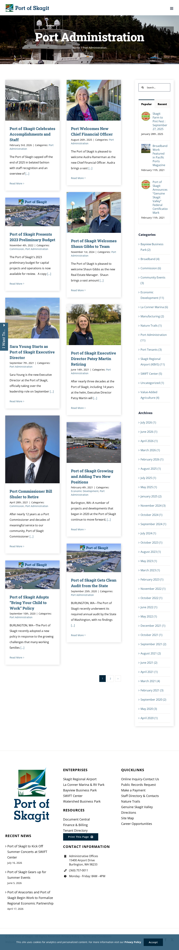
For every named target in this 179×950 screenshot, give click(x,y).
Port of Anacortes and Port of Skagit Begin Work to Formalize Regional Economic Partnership (30, 897)
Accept (153, 942)
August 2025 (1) (151, 469)
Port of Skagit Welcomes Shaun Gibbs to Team (89, 212)
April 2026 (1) (149, 441)
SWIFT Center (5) (151, 374)
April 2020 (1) (149, 718)
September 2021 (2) (153, 644)
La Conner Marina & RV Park (83, 785)
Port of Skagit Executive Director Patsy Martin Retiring (89, 325)
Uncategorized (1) (152, 383)
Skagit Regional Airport (79, 779)
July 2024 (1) (148, 533)
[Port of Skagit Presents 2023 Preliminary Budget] (32, 212)
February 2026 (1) (152, 459)
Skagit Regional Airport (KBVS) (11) (153, 361)
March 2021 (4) (150, 681)
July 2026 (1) (148, 422)
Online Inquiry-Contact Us (140, 779)
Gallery (99, 100)
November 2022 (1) (153, 589)
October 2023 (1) (151, 542)
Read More (16, 183)
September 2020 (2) (153, 699)
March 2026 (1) (150, 450)
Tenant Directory (75, 830)
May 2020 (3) (149, 709)
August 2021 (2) (151, 653)
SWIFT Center (73, 796)
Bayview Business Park (80, 790)
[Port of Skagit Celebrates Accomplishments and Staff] (32, 100)
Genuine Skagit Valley (137, 807)
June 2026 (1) (149, 432)
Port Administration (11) (154, 337)
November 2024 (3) (153, 506)
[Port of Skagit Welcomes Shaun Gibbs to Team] (94, 212)
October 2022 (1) (151, 598)
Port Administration (36, 249)
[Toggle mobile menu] (172, 8)
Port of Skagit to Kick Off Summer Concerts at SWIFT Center (27, 851)
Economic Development (84, 491)
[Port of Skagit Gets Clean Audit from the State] (94, 558)
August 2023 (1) (151, 552)
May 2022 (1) (149, 616)
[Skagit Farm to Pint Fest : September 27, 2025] (145, 114)
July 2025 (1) (148, 478)
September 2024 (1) (153, 524)
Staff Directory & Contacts (140, 796)
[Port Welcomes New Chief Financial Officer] (94, 100)
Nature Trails (130, 801)
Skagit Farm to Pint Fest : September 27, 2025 (160, 121)
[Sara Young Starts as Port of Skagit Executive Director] (32, 318)
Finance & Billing (75, 825)
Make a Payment (133, 790)
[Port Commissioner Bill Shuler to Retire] (32, 449)
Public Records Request (138, 785)
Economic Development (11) (152, 295)
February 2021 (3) (152, 690)
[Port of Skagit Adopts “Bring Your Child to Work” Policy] (32, 574)
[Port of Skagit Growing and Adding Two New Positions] (94, 442)
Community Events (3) (153, 280)
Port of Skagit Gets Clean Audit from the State (89, 558)
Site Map (127, 818)
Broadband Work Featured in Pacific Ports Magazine (160, 155)
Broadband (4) (150, 259)
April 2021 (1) (149, 672)
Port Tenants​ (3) (151, 350)
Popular (146, 104)
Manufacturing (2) (152, 316)
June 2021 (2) (149, 663)
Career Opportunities (136, 824)
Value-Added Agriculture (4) (150, 395)
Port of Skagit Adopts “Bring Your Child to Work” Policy (27, 575)
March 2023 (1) (150, 570)
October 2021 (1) (151, 635)
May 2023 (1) (149, 561)
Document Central (76, 819)
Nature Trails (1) (151, 325)
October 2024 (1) (151, 515)
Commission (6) (151, 268)
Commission (17, 249)
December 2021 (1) (153, 626)
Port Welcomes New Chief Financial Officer (89, 100)
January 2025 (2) (151, 496)
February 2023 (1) (152, 579)
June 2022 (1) (149, 607)
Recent (162, 104)
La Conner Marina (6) (154, 307)
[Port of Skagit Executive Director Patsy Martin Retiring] (94, 324)
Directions (128, 812)
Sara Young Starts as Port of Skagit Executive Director (27, 318)
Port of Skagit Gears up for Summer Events (26, 875)
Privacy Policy (132, 942)
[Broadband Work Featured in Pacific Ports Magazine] (145, 147)
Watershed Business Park (82, 801)
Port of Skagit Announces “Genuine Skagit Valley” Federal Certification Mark (160, 197)
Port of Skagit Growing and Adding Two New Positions (89, 443)
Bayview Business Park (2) (152, 247)
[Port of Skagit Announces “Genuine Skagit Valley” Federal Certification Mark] (145, 183)
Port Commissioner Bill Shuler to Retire (27, 449)
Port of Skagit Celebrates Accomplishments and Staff (32, 134)
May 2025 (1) (149, 487)
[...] (27, 173)
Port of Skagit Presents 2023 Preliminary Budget (27, 212)
